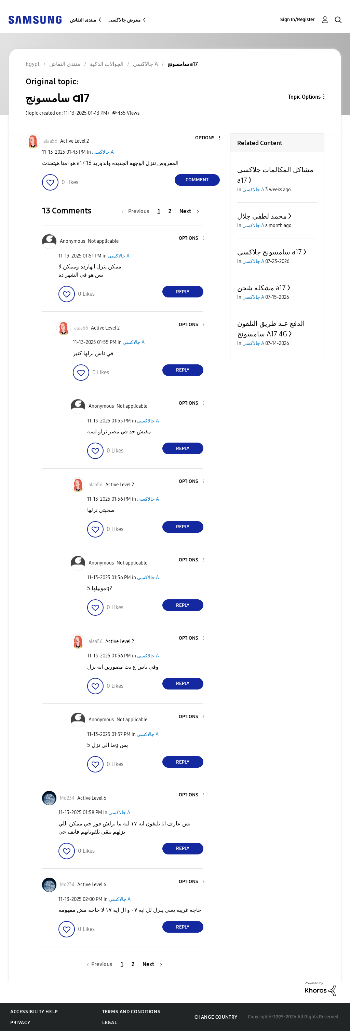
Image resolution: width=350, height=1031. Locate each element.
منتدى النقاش (83, 20)
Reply (182, 292)
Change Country (216, 1017)
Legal (109, 1023)
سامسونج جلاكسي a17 (269, 252)
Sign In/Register (297, 20)
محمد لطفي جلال (262, 216)
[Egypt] (35, 19)
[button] (208, 138)
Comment (197, 180)
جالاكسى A (103, 152)
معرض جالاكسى (124, 20)
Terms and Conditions (131, 1012)
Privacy (20, 1023)
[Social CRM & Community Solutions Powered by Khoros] (320, 988)
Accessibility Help (34, 1012)
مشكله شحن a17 (261, 288)
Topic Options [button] (304, 97)
